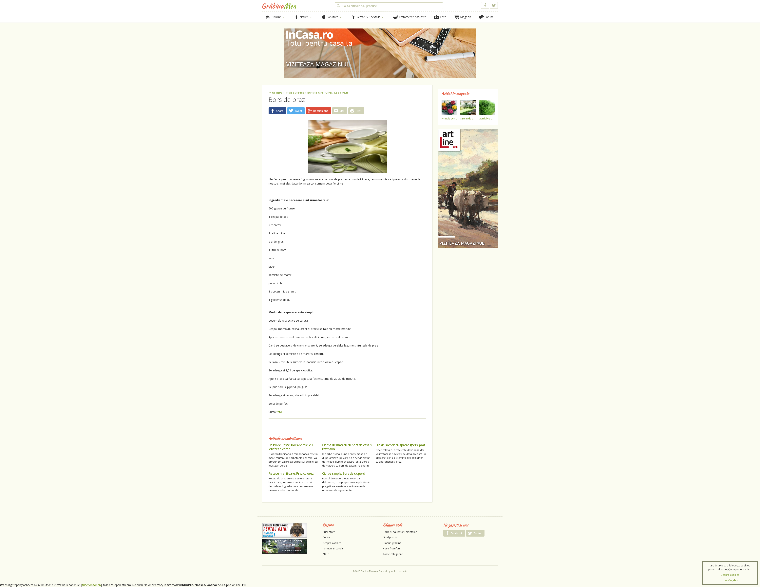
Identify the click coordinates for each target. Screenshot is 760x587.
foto (279, 412)
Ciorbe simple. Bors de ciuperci (343, 473)
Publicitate (329, 532)
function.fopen (91, 585)
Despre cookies (332, 543)
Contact (327, 537)
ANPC (326, 554)
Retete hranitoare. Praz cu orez (291, 473)
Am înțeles (731, 580)
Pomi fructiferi (391, 548)
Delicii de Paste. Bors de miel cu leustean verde (291, 447)
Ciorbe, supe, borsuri (336, 92)
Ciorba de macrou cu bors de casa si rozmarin (347, 447)
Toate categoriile (393, 554)
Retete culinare (315, 92)
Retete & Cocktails (294, 92)
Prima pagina (275, 92)
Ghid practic (390, 537)
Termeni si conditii (333, 548)
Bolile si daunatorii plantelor (400, 532)
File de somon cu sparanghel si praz (400, 445)
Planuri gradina (392, 543)
